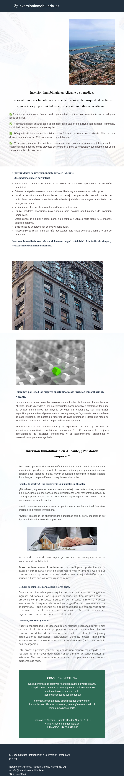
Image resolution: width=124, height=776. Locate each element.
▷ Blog (13, 758)
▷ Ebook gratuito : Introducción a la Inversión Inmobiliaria (39, 755)
